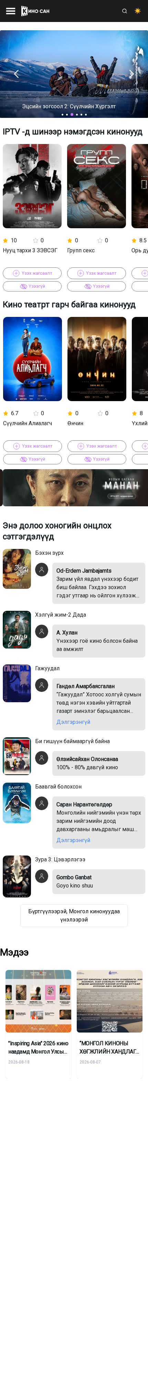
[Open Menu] (10, 11)
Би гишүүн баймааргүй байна (72, 741)
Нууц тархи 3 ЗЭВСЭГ (30, 250)
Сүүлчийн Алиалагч (27, 423)
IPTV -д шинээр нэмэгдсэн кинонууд (72, 131)
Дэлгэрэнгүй (73, 722)
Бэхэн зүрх (49, 553)
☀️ (137, 11)
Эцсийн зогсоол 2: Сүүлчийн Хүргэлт (69, 106)
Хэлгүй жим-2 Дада (60, 614)
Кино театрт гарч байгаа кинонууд (69, 304)
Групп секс (81, 250)
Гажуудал (47, 668)
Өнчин (75, 423)
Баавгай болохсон (58, 786)
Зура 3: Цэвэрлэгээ (60, 859)
